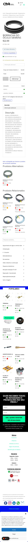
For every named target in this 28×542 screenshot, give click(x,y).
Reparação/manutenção (11, 13)
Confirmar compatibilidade (9, 53)
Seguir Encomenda (14, 446)
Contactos (14, 437)
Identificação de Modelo (14, 449)
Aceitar (14, 529)
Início (4, 13)
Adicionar (15, 79)
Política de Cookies (14, 509)
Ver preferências (14, 538)
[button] (25, 514)
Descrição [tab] (7, 105)
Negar (14, 534)
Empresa (14, 440)
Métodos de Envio (14, 443)
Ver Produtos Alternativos (9, 49)
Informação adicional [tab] (10, 108)
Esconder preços (7, 100)
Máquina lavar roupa (14, 15)
